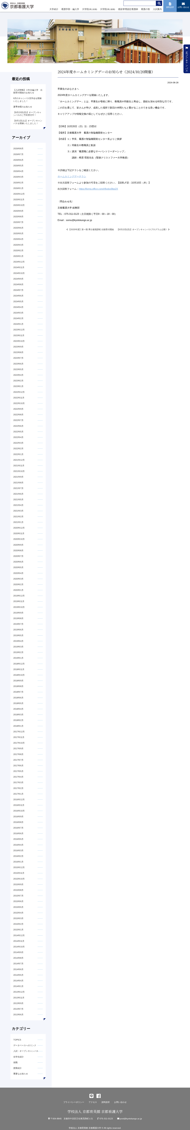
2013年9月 (18, 1003)
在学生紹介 (18, 1057)
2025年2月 (18, 250)
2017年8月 (18, 754)
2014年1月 (18, 986)
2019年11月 (18, 601)
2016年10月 (19, 811)
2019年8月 (18, 618)
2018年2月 (18, 720)
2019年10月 (19, 607)
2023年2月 (18, 380)
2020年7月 (18, 556)
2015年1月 (18, 929)
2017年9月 (18, 748)
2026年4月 (18, 171)
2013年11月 (18, 997)
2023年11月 (18, 335)
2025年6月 (18, 228)
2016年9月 (18, 816)
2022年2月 (18, 448)
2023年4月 (18, 375)
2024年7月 (18, 290)
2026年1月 (18, 188)
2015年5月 (18, 907)
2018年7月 (18, 692)
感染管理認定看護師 (128, 9)
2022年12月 (19, 392)
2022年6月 (18, 426)
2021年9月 (18, 477)
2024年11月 (18, 267)
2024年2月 (18, 318)
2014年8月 (18, 958)
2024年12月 (19, 262)
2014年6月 (18, 969)
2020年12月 (19, 528)
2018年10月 (19, 675)
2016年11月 (18, 805)
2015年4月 (18, 913)
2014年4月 (18, 980)
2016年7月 (18, 828)
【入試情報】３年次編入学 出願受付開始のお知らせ (27, 91)
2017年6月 (18, 765)
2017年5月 (18, 771)
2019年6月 (18, 629)
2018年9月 (18, 680)
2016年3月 (18, 850)
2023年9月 (18, 346)
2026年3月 (18, 177)
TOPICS (17, 1040)
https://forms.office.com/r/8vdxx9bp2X (98, 189)
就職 (15, 1062)
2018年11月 (18, 669)
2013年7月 (18, 1009)
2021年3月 (18, 511)
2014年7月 (18, 963)
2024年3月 (18, 313)
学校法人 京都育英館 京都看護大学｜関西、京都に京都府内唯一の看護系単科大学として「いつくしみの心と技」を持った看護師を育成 (18, 6)
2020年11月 (18, 533)
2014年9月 (18, 952)
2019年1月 (18, 658)
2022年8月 (18, 414)
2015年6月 (18, 901)
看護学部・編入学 (70, 9)
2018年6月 (18, 697)
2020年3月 (18, 579)
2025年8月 (18, 216)
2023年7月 (18, 358)
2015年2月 (18, 924)
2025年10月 (19, 205)
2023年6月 (18, 364)
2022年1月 (18, 454)
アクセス (93, 1102)
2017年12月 (19, 731)
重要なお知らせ (20, 1073)
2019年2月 (18, 652)
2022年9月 (18, 409)
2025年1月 (18, 256)
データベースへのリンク (24, 1045)
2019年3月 (18, 646)
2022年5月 (18, 431)
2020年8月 (18, 550)
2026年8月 (18, 148)
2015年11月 (18, 873)
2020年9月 (18, 545)
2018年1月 (18, 726)
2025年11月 (18, 199)
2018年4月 (18, 709)
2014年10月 (19, 946)
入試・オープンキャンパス (25, 1051)
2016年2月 (18, 856)
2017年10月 (19, 743)
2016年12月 (19, 799)
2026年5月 (18, 165)
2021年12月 (19, 460)
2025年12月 (19, 194)
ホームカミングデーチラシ (72, 176)
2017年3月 (18, 782)
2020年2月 (18, 584)
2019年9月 (18, 613)
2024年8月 (18, 284)
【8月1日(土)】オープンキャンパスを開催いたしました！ (27, 122)
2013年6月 (18, 1014)
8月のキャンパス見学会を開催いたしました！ (27, 99)
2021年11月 (18, 465)
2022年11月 (18, 397)
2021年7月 (18, 488)
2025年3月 (18, 245)
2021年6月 (18, 494)
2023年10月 (19, 341)
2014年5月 (18, 975)
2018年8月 (18, 686)
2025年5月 (18, 233)
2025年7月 (18, 222)
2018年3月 (18, 714)
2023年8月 (18, 352)
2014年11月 (18, 941)
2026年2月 (18, 182)
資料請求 (105, 1102)
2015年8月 (18, 890)
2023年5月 (18, 369)
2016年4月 (18, 845)
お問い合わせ (120, 1102)
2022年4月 (18, 437)
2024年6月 (18, 296)
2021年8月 (18, 482)
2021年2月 (18, 516)
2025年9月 (18, 211)
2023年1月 (18, 386)
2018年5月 (18, 703)
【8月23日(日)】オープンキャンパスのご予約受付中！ (27, 113)
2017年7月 (18, 760)
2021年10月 (19, 471)
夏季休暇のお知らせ (22, 107)
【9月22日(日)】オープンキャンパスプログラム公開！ (142, 229)
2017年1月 (18, 794)
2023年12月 (19, 329)
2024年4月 (18, 307)
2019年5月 (18, 635)
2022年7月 (18, 420)
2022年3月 (18, 443)
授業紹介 (17, 1068)
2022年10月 (19, 403)
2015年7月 (18, 895)
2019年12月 (19, 595)
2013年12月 (19, 992)
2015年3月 (18, 918)
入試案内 (157, 9)
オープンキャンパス (187, 60)
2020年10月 (19, 539)
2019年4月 (18, 641)
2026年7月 (18, 154)
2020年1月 (18, 590)
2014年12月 (19, 935)
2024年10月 (19, 273)
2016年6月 (18, 833)
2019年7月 (18, 624)
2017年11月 (18, 737)
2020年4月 (18, 573)
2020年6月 (18, 562)
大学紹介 (53, 9)
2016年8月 (18, 822)
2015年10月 (19, 879)
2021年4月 (18, 505)
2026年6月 (18, 160)
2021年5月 (18, 499)
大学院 (89, 9)
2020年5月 (18, 567)
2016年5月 (18, 839)
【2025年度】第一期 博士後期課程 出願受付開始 (91, 229)
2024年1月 (18, 324)
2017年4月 (18, 777)
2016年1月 (18, 862)
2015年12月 (19, 867)
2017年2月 (18, 788)
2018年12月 (19, 664)
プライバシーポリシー (73, 1102)
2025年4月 (18, 239)
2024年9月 (18, 279)
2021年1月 (18, 522)
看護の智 (145, 9)
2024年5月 (18, 301)
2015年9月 (18, 884)
